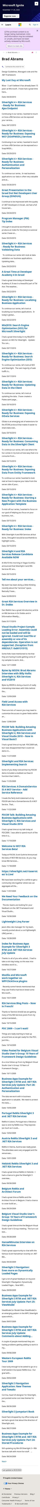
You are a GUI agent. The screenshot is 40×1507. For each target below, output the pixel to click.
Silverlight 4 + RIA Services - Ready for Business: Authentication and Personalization (17, 163)
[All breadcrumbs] (4, 52)
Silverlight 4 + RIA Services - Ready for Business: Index (17, 527)
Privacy (15, 1497)
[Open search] (30, 25)
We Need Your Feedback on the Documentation (19, 898)
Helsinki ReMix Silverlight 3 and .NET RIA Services (20, 1165)
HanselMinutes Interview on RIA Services (18, 1244)
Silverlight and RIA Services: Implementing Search (18, 763)
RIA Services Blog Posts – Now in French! (19, 1005)
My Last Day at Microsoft (16, 80)
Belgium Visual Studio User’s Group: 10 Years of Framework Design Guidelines (19, 1217)
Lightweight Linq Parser (15, 921)
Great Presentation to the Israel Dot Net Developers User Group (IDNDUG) (19, 193)
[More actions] (36, 52)
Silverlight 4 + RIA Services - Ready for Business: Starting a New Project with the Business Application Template (19, 499)
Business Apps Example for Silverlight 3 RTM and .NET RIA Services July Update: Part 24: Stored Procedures (19, 1438)
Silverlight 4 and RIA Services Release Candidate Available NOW (17, 554)
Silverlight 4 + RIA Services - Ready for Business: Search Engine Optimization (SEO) (17, 356)
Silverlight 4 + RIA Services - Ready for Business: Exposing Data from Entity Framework (18, 469)
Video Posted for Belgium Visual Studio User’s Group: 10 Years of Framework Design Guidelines (20, 1053)
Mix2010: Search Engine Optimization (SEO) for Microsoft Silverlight (15, 328)
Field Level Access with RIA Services (15, 703)
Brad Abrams (13, 52)
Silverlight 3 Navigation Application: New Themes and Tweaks (16, 1386)
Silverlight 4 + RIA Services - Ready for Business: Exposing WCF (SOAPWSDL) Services (18, 133)
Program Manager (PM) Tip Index (15, 220)
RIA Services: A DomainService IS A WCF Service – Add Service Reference (19, 789)
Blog (31, 1494)
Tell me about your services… (18, 579)
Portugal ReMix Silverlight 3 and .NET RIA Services (18, 1115)
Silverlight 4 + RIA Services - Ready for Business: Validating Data (17, 246)
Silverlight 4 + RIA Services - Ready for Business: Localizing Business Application (19, 300)
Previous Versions (20, 1494)
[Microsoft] (20, 24)
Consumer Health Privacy (11, 1500)
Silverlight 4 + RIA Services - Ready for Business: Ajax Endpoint (17, 105)
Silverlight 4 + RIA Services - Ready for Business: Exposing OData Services (18, 413)
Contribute (6, 1497)
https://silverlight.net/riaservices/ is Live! (20, 873)
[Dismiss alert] (36, 3)
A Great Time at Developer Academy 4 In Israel (17, 273)
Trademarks (6, 1504)
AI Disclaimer (7, 1494)
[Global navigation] (2, 25)
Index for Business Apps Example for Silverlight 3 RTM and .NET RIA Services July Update (17, 948)
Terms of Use (29, 1500)
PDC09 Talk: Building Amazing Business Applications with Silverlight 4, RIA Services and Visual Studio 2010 (19, 819)
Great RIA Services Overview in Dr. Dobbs (19, 603)
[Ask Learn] (32, 52)
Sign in (35, 25)
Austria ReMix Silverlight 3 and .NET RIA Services (19, 1140)
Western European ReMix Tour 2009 (16, 1360)
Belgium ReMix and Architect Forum (13, 1190)
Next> (4, 1461)
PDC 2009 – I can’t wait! (15, 1028)
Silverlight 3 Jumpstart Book (18, 1411)
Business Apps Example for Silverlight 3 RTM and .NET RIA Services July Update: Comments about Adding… (19, 1331)
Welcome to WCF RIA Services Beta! (13, 847)
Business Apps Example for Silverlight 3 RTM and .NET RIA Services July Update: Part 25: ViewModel (19, 1300)
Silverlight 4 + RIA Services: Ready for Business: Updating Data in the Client (18, 384)
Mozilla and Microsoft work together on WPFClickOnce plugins (14, 978)
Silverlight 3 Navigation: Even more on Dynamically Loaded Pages (17, 1270)
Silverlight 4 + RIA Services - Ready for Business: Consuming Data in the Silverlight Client (20, 441)
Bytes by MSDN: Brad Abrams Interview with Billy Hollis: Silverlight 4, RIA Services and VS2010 (19, 675)
